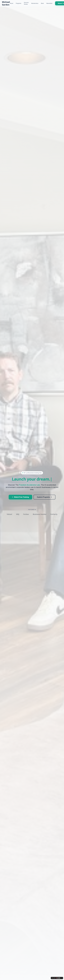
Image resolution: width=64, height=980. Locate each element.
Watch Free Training (21, 497)
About (11, 3)
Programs (18, 3)
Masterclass (34, 3)
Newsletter (49, 3)
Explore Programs (43, 497)
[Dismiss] (62, 978)
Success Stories (26, 3)
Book (42, 3)
